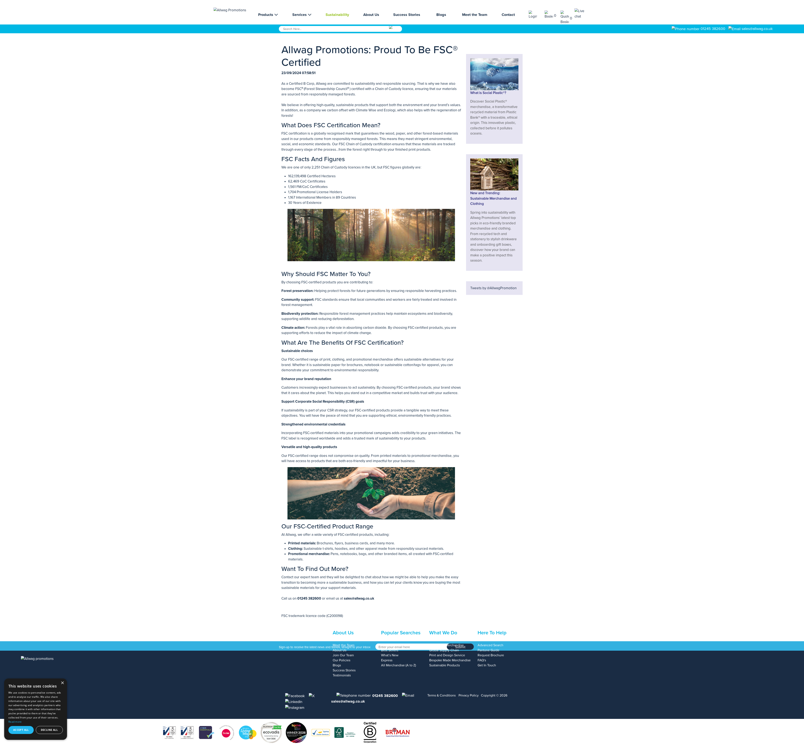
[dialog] (35, 709)
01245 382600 (712, 28)
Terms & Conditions (441, 695)
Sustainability (337, 15)
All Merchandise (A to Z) (398, 665)
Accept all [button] (21, 730)
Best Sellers (389, 650)
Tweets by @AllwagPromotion (493, 288)
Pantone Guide (488, 650)
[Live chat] (582, 13)
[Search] (395, 30)
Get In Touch (487, 665)
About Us (371, 15)
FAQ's (482, 660)
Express (386, 660)
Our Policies (341, 660)
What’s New (389, 655)
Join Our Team (343, 655)
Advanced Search (490, 645)
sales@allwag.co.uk (757, 28)
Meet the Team (474, 15)
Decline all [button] (49, 730)
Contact (508, 15)
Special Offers (391, 645)
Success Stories (406, 15)
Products (266, 15)
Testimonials (342, 675)
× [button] (62, 683)
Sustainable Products (444, 665)
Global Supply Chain (444, 650)
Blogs (441, 15)
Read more (15, 721)
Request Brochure (491, 655)
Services (300, 15)
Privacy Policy (469, 695)
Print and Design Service (447, 655)
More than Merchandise (446, 645)
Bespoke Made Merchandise (450, 660)
